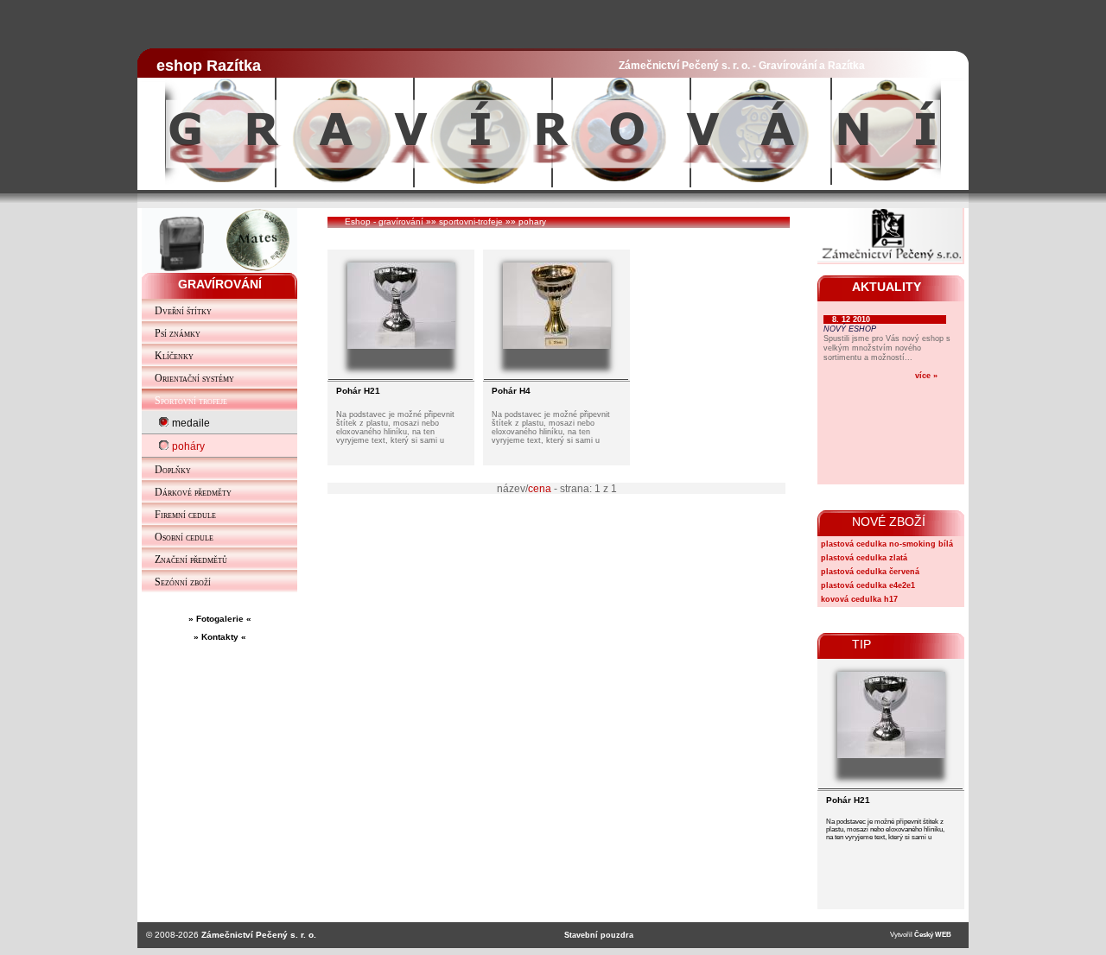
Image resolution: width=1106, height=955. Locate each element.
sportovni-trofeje (471, 221)
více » (926, 375)
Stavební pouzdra (598, 935)
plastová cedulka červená (870, 571)
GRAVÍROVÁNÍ (220, 284)
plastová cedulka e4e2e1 (868, 585)
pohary (532, 221)
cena (539, 488)
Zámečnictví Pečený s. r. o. (258, 934)
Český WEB (932, 935)
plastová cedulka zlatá (864, 557)
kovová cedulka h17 (859, 599)
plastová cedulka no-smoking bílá (887, 544)
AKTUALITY (886, 287)
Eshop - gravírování (384, 221)
